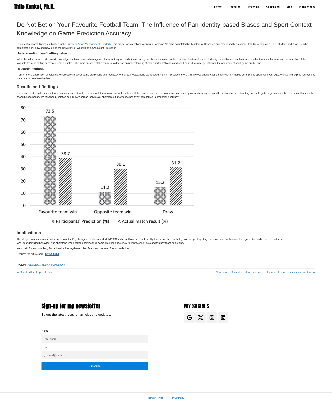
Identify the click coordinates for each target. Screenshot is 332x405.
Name (45, 330)
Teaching (253, 6)
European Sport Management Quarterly (89, 44)
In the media (307, 6)
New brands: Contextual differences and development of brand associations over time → (265, 272)
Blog (289, 6)
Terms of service (155, 398)
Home (218, 6)
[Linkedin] (223, 317)
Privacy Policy (177, 398)
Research (235, 6)
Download (52, 254)
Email (44, 347)
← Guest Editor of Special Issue (35, 272)
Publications (58, 264)
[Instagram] (212, 317)
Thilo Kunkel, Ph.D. (34, 6)
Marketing (33, 264)
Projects (45, 264)
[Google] (189, 317)
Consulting (273, 6)
